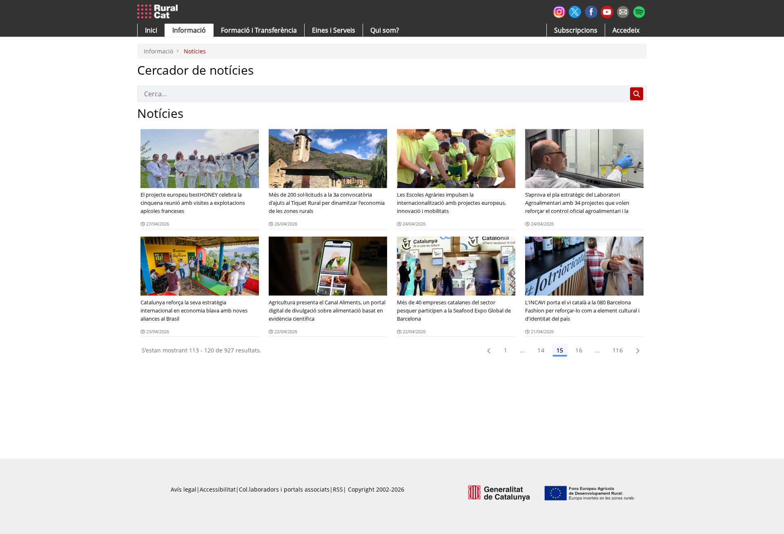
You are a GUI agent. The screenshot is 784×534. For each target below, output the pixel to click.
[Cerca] (636, 93)
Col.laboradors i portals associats (284, 489)
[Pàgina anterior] (488, 350)
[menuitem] (259, 30)
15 (560, 350)
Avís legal (183, 489)
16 (578, 350)
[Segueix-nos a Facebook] (591, 11)
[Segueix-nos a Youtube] (607, 11)
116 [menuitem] (617, 350)
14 (540, 350)
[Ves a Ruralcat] (159, 12)
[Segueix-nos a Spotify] (639, 11)
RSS (338, 489)
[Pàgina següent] (637, 350)
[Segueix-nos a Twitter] (575, 11)
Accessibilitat (218, 489)
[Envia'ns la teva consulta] (623, 11)
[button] (151, 30)
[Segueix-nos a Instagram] (559, 11)
